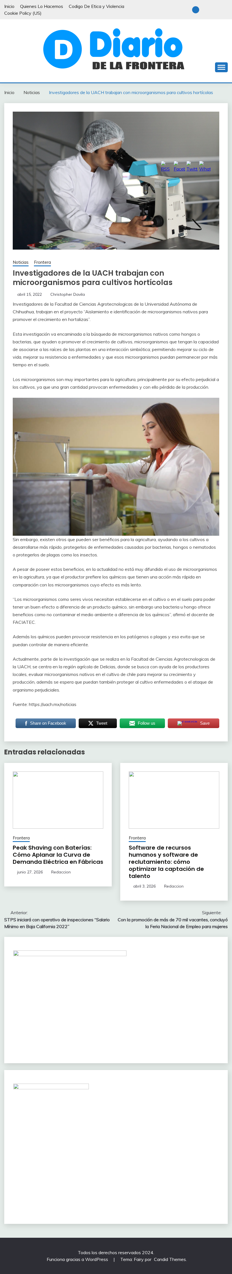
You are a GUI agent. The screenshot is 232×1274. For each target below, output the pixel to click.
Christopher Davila (67, 294)
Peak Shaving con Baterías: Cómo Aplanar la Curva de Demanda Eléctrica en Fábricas (58, 855)
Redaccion (61, 872)
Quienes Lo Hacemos (41, 6)
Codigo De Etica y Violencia (96, 6)
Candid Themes (170, 1259)
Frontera (42, 262)
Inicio (9, 6)
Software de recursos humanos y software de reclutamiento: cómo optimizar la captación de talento (166, 862)
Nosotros (205, 9)
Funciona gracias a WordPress (78, 1259)
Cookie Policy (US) (23, 13)
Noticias (21, 262)
